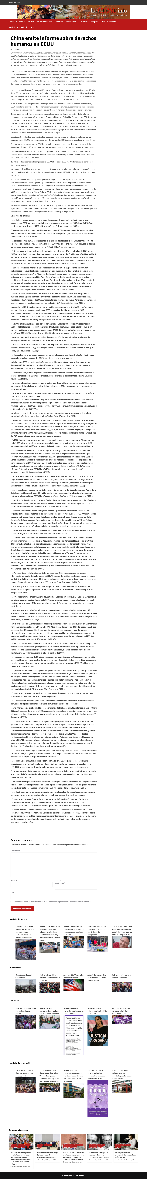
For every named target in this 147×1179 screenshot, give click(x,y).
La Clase (92, 1145)
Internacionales (72, 22)
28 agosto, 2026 (25, 1166)
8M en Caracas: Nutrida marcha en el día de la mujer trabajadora (121, 1011)
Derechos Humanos (24, 1145)
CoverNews (68, 1175)
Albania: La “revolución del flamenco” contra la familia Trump (96, 977)
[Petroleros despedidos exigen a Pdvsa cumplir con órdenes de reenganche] (97, 944)
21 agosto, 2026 (103, 1160)
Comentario (16, 851)
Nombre (14, 880)
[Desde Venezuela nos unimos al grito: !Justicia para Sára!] (97, 1030)
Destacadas (14, 1147)
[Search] (136, 22)
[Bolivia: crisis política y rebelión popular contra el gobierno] (49, 987)
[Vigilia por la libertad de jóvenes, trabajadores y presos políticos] (25, 1085)
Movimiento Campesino (90, 22)
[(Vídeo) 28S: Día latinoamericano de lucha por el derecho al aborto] (49, 1022)
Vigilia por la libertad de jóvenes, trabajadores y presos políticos (24, 1073)
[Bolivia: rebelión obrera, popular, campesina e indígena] (122, 987)
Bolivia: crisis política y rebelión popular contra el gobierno (49, 977)
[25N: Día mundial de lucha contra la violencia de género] (25, 1022)
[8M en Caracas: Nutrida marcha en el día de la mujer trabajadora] (122, 1019)
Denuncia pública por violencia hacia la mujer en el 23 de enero (73, 1011)
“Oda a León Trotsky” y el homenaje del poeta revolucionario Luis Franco (99, 1155)
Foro (32, 27)
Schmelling (15, 1166)
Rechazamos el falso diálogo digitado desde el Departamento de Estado (47, 1155)
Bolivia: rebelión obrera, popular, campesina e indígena (121, 977)
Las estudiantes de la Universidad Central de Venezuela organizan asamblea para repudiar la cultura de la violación (49, 1075)
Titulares (14, 1145)
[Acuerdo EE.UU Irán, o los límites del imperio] (73, 985)
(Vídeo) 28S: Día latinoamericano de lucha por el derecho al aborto (49, 1011)
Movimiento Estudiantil (18, 27)
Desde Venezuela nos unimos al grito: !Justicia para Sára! (97, 1011)
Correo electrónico (60, 881)
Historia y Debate (109, 22)
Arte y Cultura (100, 1145)
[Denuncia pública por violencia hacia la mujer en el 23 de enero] (73, 1035)
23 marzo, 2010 (19, 49)
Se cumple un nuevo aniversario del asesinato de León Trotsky (125, 1155)
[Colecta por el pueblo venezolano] (25, 986)
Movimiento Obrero (44, 22)
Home (11, 22)
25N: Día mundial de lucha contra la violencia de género (25, 1011)
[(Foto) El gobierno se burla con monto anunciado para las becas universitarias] (122, 1086)
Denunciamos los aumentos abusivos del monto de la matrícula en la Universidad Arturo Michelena (73, 1075)
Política (31, 22)
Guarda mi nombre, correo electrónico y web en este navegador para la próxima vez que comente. (52, 902)
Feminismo (59, 22)
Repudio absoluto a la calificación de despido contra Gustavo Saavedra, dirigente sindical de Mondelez (24, 931)
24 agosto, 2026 (51, 1160)
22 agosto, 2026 (77, 1162)
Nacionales (20, 22)
